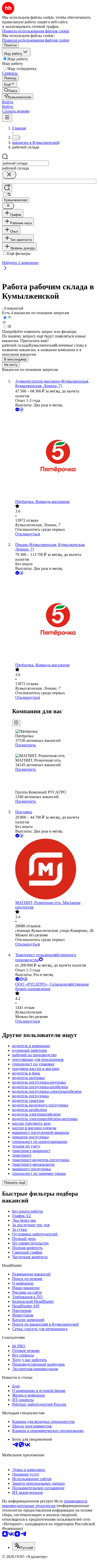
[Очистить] (9, 175)
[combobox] (25, 163)
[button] (7, 102)
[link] (10, 90)
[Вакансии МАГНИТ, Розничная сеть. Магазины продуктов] (54, 869)
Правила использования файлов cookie (35, 40)
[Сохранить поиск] (7, 188)
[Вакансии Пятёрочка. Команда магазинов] (54, 455)
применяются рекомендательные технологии (44, 1503)
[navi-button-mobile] (7, 118)
